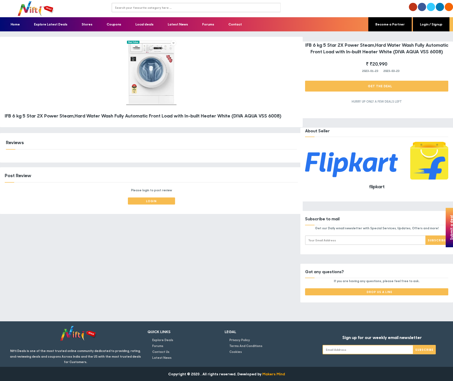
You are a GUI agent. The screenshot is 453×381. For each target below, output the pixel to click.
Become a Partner (390, 24)
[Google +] (413, 7)
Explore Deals (162, 340)
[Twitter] (431, 7)
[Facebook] (422, 7)
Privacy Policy (239, 340)
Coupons (114, 24)
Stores (87, 24)
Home (15, 24)
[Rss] (449, 7)
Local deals (144, 24)
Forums (208, 24)
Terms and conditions (245, 346)
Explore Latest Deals (50, 24)
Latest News (178, 24)
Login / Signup (431, 24)
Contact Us (160, 352)
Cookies (235, 352)
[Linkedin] (440, 7)
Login (151, 201)
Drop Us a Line (379, 292)
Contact (235, 24)
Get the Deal (379, 86)
